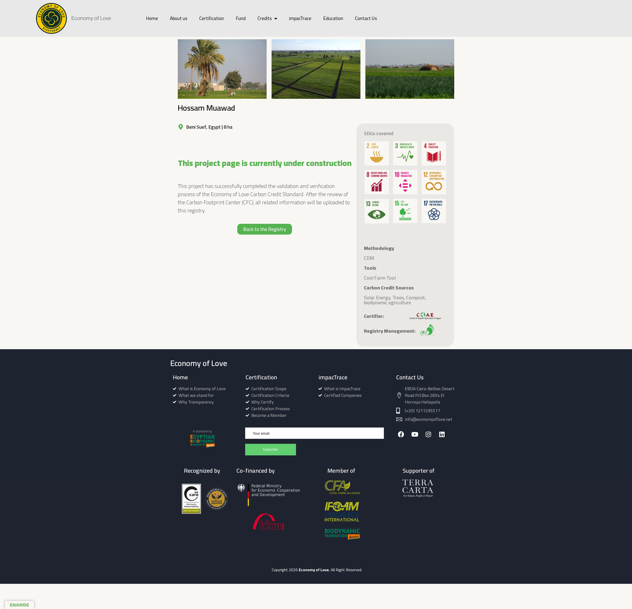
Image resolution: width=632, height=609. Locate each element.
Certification (211, 18)
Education (333, 18)
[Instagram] (428, 434)
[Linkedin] (441, 434)
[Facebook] (401, 434)
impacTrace (300, 18)
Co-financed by (256, 470)
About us (178, 18)
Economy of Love (91, 18)
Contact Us (366, 18)
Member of (341, 470)
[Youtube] (414, 434)
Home (152, 18)
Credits (264, 18)
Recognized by (202, 470)
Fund (241, 18)
